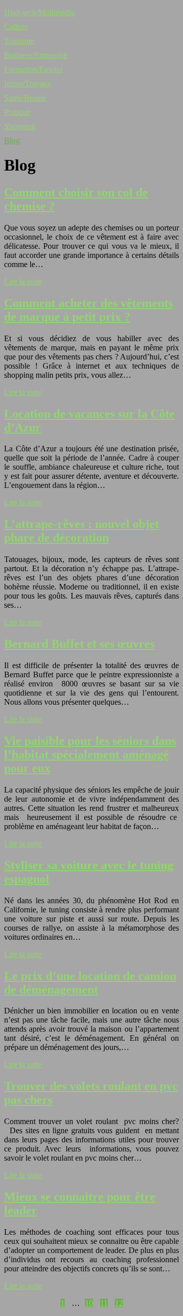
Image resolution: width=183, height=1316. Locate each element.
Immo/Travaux (27, 83)
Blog (12, 140)
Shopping (19, 126)
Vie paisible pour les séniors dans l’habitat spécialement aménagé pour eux (90, 754)
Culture (16, 26)
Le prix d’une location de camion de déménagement (90, 982)
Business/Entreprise (35, 55)
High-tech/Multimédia (39, 12)
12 (119, 1303)
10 (89, 1303)
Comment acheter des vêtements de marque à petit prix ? (88, 310)
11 (104, 1303)
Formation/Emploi (33, 69)
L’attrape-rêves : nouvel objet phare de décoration (81, 530)
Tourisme (19, 41)
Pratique (17, 112)
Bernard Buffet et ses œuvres (79, 643)
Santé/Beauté (25, 97)
